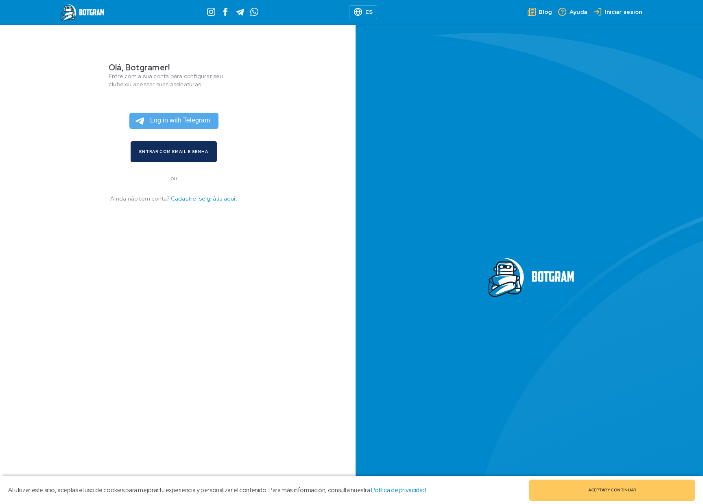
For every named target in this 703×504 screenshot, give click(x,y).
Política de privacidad (398, 490)
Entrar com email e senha (173, 151)
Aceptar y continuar (612, 490)
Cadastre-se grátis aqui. (204, 198)
